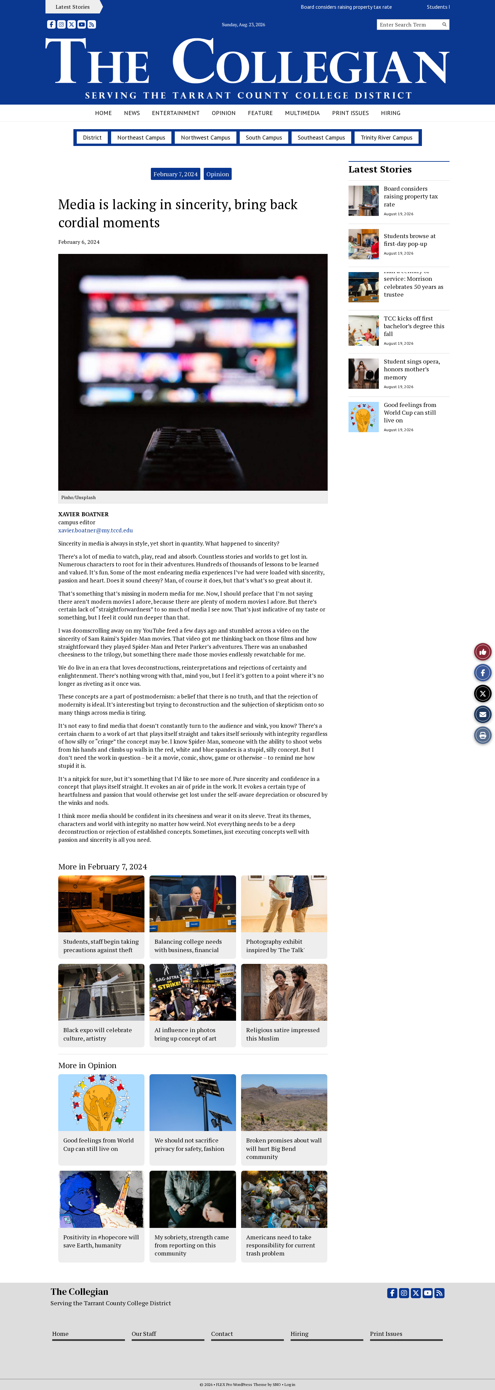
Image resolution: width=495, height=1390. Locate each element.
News (132, 113)
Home (103, 113)
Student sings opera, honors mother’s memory (412, 369)
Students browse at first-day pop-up (443, 6)
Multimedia (302, 113)
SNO (277, 1384)
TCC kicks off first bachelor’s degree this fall (414, 326)
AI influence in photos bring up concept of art (186, 1034)
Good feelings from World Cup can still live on (410, 412)
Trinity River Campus (386, 137)
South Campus (264, 137)
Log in (290, 1384)
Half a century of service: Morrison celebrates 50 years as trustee (413, 282)
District (92, 137)
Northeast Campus (141, 137)
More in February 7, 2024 (102, 866)
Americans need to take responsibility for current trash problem (280, 1245)
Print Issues (350, 113)
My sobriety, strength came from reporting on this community (192, 1245)
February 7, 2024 (176, 174)
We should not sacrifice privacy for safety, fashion (189, 1144)
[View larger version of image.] (193, 372)
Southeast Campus (321, 137)
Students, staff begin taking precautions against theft (101, 945)
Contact (222, 1333)
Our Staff (144, 1333)
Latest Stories (380, 169)
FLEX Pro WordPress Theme (241, 1384)
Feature (260, 113)
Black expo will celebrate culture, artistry (97, 1034)
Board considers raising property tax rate (321, 6)
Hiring (390, 113)
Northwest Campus (205, 137)
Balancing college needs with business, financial (188, 945)
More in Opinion (87, 1065)
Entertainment (176, 113)
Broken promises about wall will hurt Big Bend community (284, 1148)
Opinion (224, 113)
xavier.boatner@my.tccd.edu (95, 530)
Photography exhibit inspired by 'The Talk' (275, 945)
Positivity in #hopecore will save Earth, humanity (101, 1241)
